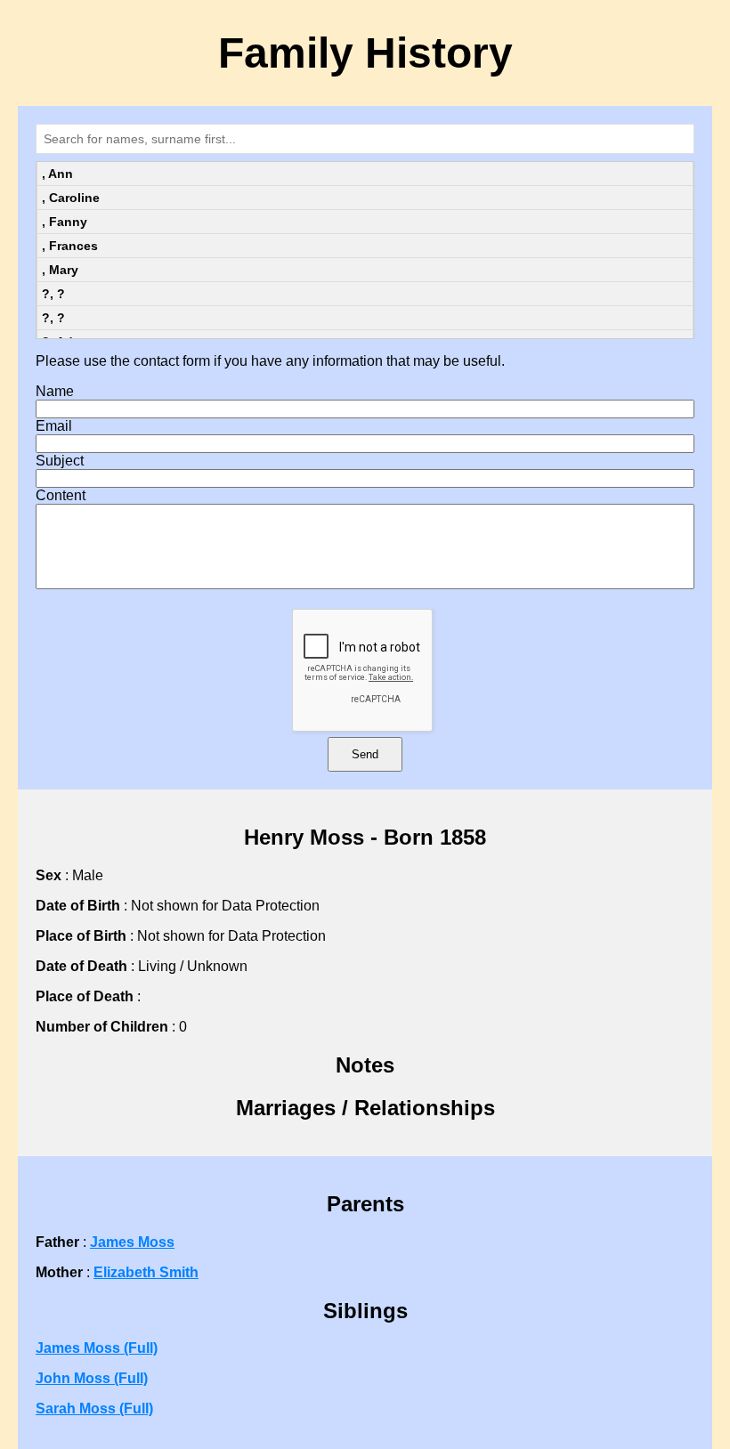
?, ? (53, 294)
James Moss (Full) (97, 1348)
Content (60, 495)
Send (365, 754)
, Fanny (64, 222)
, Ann (57, 173)
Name (55, 391)
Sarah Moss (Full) (94, 1408)
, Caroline (71, 197)
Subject (60, 460)
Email (54, 425)
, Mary (60, 270)
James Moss (132, 1242)
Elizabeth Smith (146, 1272)
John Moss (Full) (92, 1378)
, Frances (70, 246)
